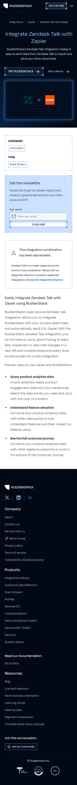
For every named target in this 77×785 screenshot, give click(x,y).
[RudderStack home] (17, 6)
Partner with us (15, 531)
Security (10, 635)
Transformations (16, 614)
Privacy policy (14, 546)
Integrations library (17, 578)
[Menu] (71, 6)
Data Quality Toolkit (18, 628)
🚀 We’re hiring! (15, 539)
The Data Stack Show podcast (24, 724)
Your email (16, 209)
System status (14, 642)
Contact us (12, 524)
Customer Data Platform (21, 585)
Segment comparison (19, 717)
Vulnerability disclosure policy (24, 560)
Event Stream (14, 592)
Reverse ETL (12, 606)
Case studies (13, 710)
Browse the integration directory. (45, 280)
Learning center (15, 703)
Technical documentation (22, 696)
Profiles (9, 599)
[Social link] (7, 498)
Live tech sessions (16, 689)
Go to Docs (12, 663)
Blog (7, 682)
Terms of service (15, 553)
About (9, 517)
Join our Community (23, 746)
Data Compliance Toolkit (21, 621)
